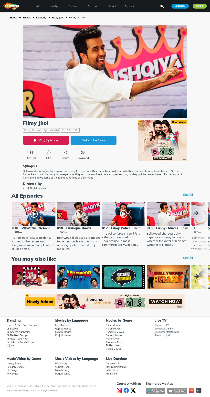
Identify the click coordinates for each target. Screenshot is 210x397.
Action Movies (113, 328)
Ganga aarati (112, 363)
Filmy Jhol (57, 17)
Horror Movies (113, 338)
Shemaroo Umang (164, 328)
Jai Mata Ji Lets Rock (17, 338)
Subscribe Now (93, 140)
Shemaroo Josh (162, 335)
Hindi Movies (62, 325)
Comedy (41, 17)
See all (188, 195)
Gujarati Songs (63, 366)
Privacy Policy (41, 386)
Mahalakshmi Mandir (116, 366)
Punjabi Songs (62, 373)
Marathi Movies (63, 331)
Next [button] (197, 213)
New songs (12, 373)
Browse (129, 6)
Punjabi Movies (63, 335)
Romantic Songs (15, 366)
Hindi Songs (61, 363)
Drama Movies (113, 348)
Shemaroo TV (162, 325)
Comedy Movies (114, 335)
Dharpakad (12, 328)
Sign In (199, 5)
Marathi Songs (62, 370)
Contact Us (64, 386)
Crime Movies (113, 325)
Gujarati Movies (63, 328)
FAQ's (53, 386)
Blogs (93, 386)
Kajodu (10, 345)
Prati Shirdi (111, 373)
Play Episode (48, 140)
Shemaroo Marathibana (167, 331)
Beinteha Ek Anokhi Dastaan (21, 342)
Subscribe (180, 5)
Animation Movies (115, 342)
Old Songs (12, 370)
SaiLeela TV (112, 370)
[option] (33, 226)
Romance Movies (115, 331)
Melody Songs (14, 363)
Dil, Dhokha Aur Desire (18, 331)
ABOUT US (11, 386)
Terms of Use (25, 386)
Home (13, 17)
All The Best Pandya (17, 335)
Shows (27, 17)
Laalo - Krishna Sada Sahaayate (23, 325)
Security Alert (80, 386)
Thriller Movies (113, 345)
